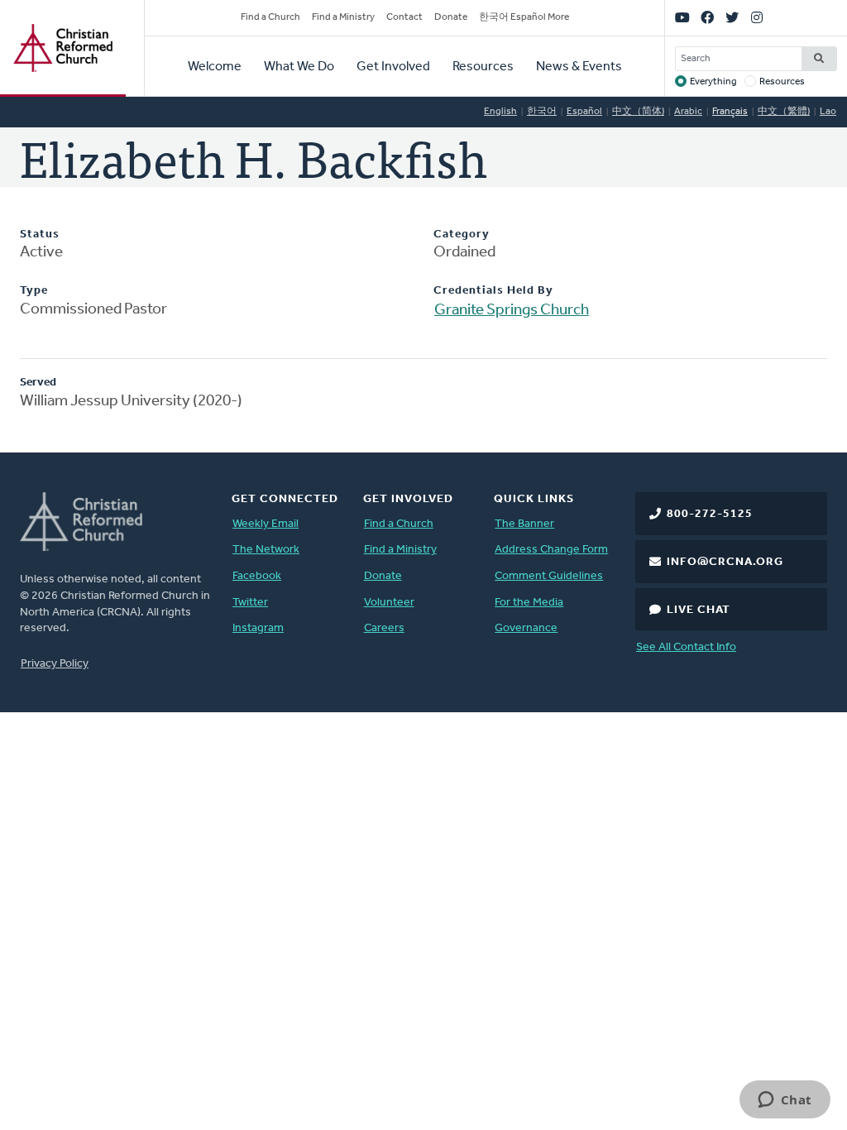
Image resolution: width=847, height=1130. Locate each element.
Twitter (250, 602)
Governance (526, 628)
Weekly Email (265, 524)
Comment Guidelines (549, 576)
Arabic (688, 112)
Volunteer (389, 602)
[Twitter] (732, 18)
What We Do (299, 67)
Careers (384, 628)
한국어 (542, 112)
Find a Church (270, 17)
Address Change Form (551, 549)
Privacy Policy (55, 664)
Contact (404, 17)
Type (34, 291)
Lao (828, 112)
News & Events (579, 67)
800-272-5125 (710, 514)
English (500, 112)
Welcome (215, 67)
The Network (265, 549)
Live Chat (698, 610)
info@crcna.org (725, 562)
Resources (483, 67)
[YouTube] (682, 18)
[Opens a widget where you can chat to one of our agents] (784, 1101)
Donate (450, 17)
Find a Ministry (343, 17)
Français (730, 112)
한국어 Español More (524, 17)
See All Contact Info (686, 647)
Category (461, 234)
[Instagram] (756, 18)
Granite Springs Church (511, 310)
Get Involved (393, 67)
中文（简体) (638, 112)
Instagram (258, 628)
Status (40, 234)
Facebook (256, 576)
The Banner (524, 524)
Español (584, 112)
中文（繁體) (784, 112)
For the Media (529, 602)
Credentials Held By (493, 291)
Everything (713, 82)
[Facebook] (707, 18)
